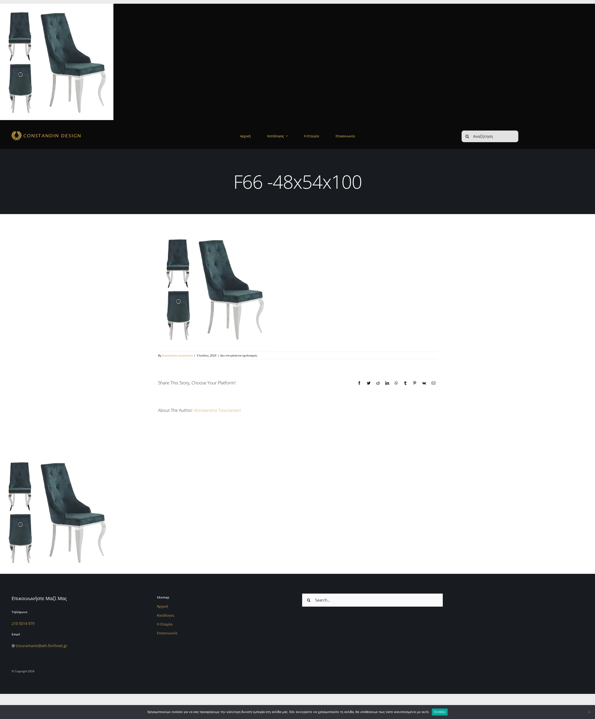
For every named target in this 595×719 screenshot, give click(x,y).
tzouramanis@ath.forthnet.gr (41, 645)
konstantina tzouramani (177, 355)
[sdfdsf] (60, 131)
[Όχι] (589, 712)
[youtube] (586, 670)
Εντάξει (440, 712)
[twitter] (577, 670)
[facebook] (568, 670)
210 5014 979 (23, 623)
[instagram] (559, 670)
